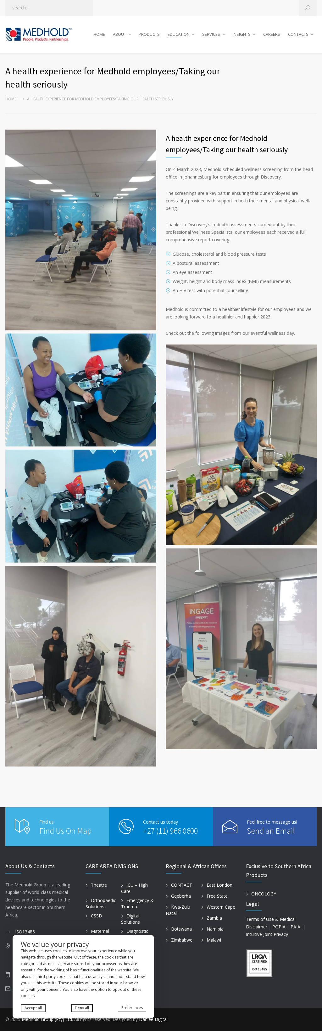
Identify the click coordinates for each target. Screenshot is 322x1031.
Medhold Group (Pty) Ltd (47, 1019)
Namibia (215, 929)
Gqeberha (181, 896)
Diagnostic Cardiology (134, 934)
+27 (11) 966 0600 (170, 830)
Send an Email (271, 830)
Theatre (99, 885)
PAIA (295, 927)
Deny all (82, 1008)
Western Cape (221, 907)
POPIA (279, 927)
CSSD (96, 916)
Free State (217, 896)
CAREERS (271, 34)
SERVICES (211, 34)
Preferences (132, 1007)
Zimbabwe (181, 940)
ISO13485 (25, 932)
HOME (99, 34)
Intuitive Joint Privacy (267, 934)
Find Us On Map (65, 830)
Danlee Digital (153, 1019)
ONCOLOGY (263, 894)
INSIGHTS (242, 34)
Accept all (33, 1008)
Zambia (214, 918)
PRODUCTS (149, 34)
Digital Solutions (130, 919)
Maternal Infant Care (97, 934)
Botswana (181, 929)
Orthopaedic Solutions (101, 903)
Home (10, 99)
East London (219, 885)
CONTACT (181, 885)
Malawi (214, 940)
